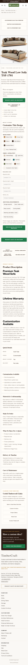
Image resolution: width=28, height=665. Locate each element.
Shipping (3, 645)
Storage (3, 603)
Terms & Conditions (6, 655)
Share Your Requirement (14, 546)
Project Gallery (14, 512)
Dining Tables (5, 600)
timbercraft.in (4, 581)
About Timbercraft (6, 633)
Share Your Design (6, 615)
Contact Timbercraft (14, 520)
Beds (2, 595)
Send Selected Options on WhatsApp (14, 227)
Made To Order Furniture (8, 625)
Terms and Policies (14, 662)
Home (2, 10)
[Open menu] (2, 5)
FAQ (2, 648)
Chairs (3, 605)
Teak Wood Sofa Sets (10, 10)
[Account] (23, 5)
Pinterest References (7, 623)
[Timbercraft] (14, 5)
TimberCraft (9, 555)
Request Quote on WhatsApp (14, 100)
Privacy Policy (5, 653)
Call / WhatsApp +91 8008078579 (14, 105)
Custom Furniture (14, 508)
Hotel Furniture (5, 620)
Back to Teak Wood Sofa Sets (14, 504)
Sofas (2, 598)
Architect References (7, 618)
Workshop (4, 635)
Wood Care (14, 516)
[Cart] (26, 5)
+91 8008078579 (5, 579)
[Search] (4, 5)
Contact (3, 638)
